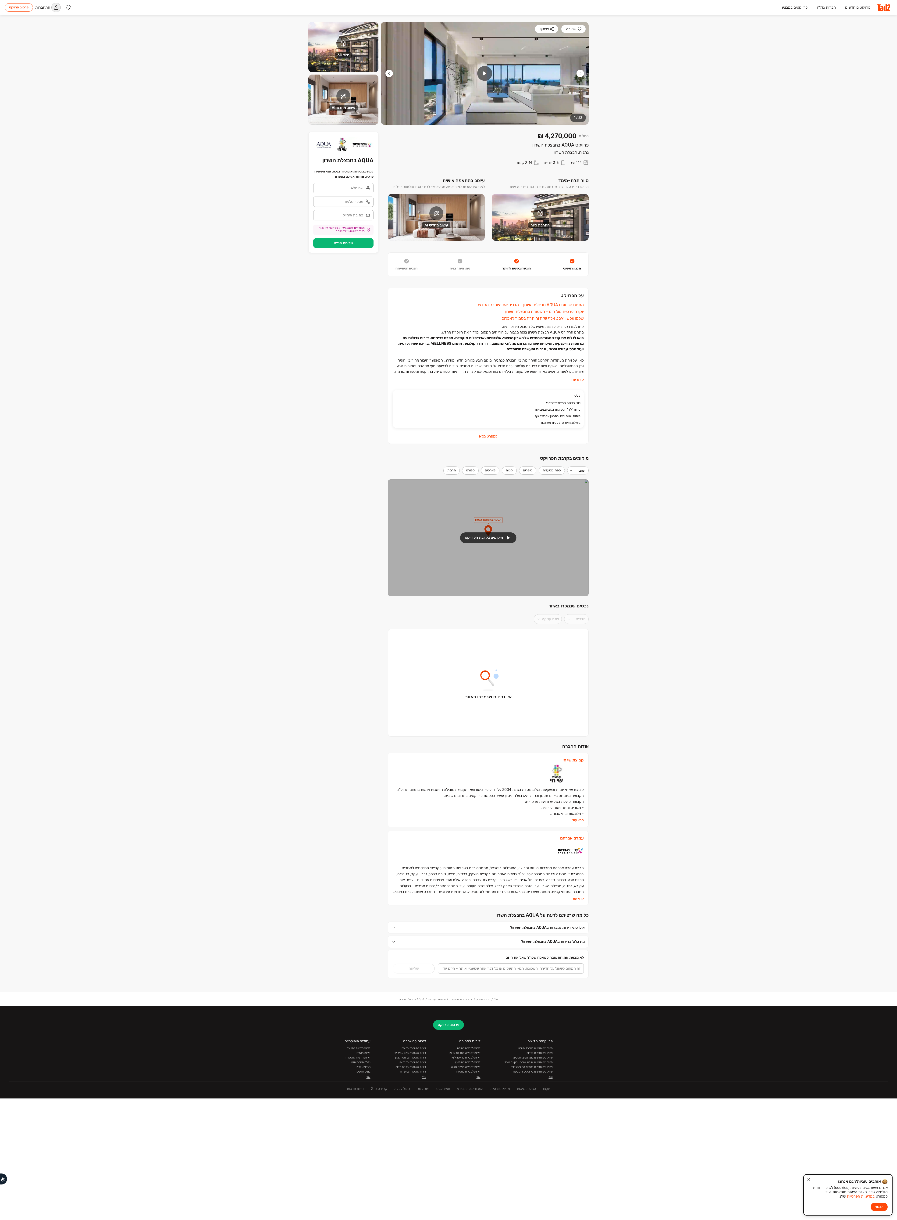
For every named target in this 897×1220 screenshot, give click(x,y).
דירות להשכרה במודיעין (412, 1062)
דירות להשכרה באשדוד (413, 1071)
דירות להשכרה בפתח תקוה (410, 1067)
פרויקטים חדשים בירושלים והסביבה (533, 1071)
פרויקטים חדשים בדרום (540, 1053)
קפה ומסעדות (552, 470)
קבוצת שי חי (573, 760)
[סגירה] (808, 1179)
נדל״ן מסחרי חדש (360, 1062)
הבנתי (879, 1207)
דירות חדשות (355, 1089)
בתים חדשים (363, 1071)
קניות (509, 470)
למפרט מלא (488, 436)
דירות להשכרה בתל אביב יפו (410, 1053)
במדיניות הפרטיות (861, 1196)
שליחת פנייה (343, 243)
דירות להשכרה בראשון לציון (410, 1057)
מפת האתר (442, 1089)
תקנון (546, 1089)
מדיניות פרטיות (500, 1089)
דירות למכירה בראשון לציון (466, 1057)
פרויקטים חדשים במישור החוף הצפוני (532, 1067)
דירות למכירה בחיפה (469, 1048)
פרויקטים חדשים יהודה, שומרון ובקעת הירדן (528, 1062)
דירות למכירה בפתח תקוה (466, 1067)
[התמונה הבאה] (389, 73)
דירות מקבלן (363, 1053)
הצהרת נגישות (526, 1089)
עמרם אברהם (572, 838)
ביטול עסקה (402, 1089)
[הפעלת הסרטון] (484, 73)
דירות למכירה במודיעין (468, 1062)
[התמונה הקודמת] (580, 73)
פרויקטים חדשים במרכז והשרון (535, 1048)
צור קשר (422, 1089)
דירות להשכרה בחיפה (414, 1048)
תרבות (451, 470)
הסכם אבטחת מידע (470, 1089)
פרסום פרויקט (18, 7)
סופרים (527, 470)
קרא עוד (577, 379)
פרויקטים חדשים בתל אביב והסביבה (532, 1057)
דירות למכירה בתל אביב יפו (465, 1053)
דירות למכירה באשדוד (468, 1071)
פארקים (490, 470)
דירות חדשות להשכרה (357, 1057)
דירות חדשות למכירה (358, 1048)
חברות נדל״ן (363, 1067)
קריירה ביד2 (379, 1089)
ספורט (470, 470)
